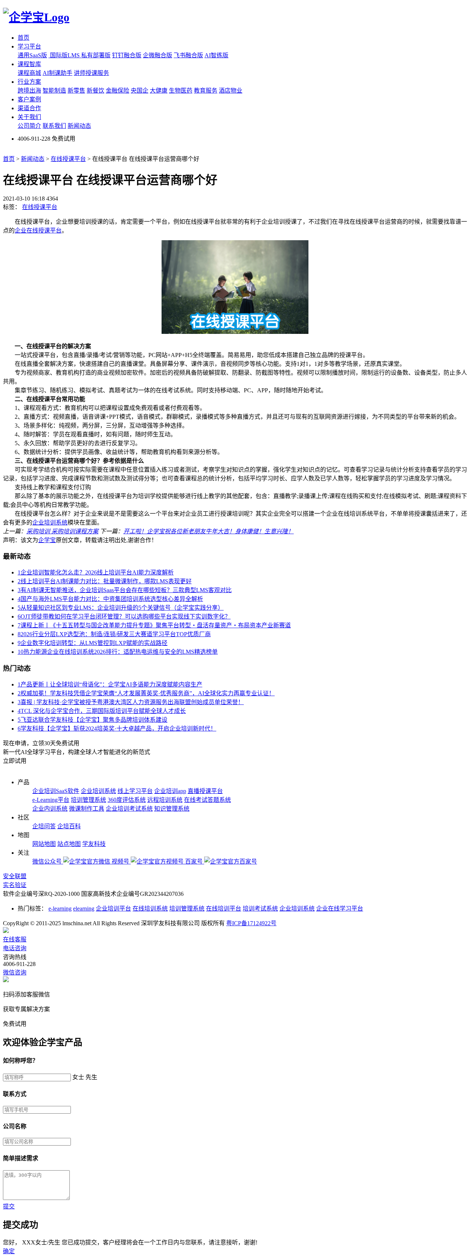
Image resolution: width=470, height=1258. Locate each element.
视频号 (121, 861)
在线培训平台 (223, 908)
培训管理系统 (88, 800)
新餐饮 (95, 90)
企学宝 (47, 540)
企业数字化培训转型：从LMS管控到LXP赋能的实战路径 (92, 643)
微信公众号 (47, 861)
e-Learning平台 (50, 800)
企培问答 (44, 826)
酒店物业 (230, 90)
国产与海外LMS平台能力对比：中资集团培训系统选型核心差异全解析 (110, 599)
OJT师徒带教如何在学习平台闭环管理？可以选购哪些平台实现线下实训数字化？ (124, 616)
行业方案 (29, 82)
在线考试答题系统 (207, 800)
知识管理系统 (171, 808)
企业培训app (170, 791)
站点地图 (69, 844)
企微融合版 (157, 55)
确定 (9, 1251)
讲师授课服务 (91, 73)
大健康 (158, 90)
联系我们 (54, 126)
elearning (83, 908)
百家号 (194, 861)
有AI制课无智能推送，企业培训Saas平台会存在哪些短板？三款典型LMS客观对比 (125, 590)
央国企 (139, 90)
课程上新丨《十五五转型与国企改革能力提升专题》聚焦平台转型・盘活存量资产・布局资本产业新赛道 (154, 625)
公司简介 (29, 126)
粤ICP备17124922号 (251, 923)
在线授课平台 (68, 159)
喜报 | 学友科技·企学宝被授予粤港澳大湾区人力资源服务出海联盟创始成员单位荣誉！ (131, 702)
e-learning (60, 908)
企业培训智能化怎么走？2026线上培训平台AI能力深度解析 (96, 572)
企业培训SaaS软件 (55, 791)
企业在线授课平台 (38, 230)
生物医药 (180, 90)
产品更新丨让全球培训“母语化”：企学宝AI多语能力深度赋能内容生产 (110, 684)
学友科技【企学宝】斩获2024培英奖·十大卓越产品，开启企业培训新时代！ (117, 728)
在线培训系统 (150, 908)
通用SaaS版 (32, 55)
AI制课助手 (57, 73)
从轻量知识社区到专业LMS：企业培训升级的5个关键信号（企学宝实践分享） (121, 608)
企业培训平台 (113, 908)
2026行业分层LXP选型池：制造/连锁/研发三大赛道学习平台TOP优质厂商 (114, 634)
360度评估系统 (127, 800)
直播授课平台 (205, 791)
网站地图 (44, 844)
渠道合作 (29, 108)
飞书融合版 (188, 55)
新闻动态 (79, 126)
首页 (23, 38)
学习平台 (29, 46)
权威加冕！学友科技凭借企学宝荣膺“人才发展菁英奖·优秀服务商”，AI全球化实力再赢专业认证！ (146, 693)
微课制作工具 (86, 808)
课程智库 (29, 64)
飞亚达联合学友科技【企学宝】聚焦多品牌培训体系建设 (92, 720)
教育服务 (205, 90)
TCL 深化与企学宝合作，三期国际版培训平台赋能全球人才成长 (102, 711)
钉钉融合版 (126, 55)
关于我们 (29, 117)
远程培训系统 (164, 800)
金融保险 (117, 90)
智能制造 (54, 90)
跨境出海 (29, 90)
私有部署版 (96, 55)
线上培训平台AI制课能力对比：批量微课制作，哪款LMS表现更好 (105, 581)
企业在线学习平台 (339, 908)
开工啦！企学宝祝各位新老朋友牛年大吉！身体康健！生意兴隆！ (208, 531)
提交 (9, 1206)
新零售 (76, 90)
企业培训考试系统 (129, 808)
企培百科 (69, 826)
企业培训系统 (50, 522)
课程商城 (29, 73)
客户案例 (29, 99)
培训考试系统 (260, 908)
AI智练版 (216, 55)
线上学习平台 (135, 791)
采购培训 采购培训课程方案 (62, 531)
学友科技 (94, 844)
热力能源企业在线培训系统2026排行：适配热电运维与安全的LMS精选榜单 (118, 652)
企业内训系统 (50, 808)
